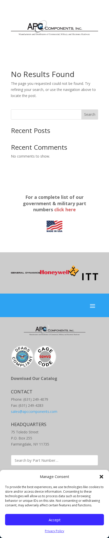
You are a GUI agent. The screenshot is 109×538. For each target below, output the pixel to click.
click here (65, 209)
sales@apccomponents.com (34, 411)
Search (89, 114)
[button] (101, 476)
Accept (55, 519)
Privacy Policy (54, 531)
